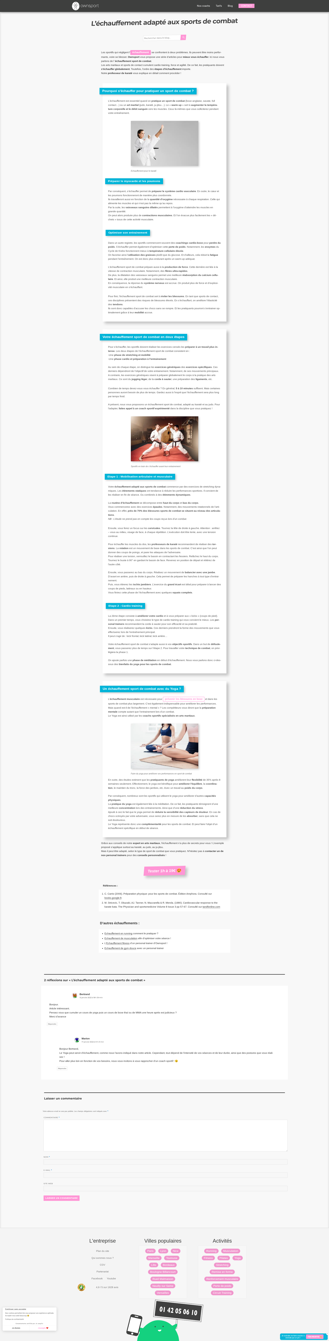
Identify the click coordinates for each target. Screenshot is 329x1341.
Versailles (163, 1292)
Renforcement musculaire (222, 1278)
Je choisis (16, 1328)
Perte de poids (222, 1285)
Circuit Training (222, 1292)
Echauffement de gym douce (120, 948)
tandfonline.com (211, 906)
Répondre (52, 1024)
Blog (230, 5)
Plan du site (102, 1251)
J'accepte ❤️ (43, 1328)
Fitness (208, 1257)
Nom (47, 1157)
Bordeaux (169, 1264)
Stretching (222, 1264)
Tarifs (219, 5)
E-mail (48, 1170)
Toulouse (171, 1257)
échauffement (140, 52)
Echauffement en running (118, 933)
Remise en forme (222, 1271)
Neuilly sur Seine (162, 1285)
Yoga (238, 1257)
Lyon (163, 1250)
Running (211, 1250)
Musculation (230, 1250)
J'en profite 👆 (315, 1337)
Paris (150, 1250)
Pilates (224, 1257)
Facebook (97, 1278)
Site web (48, 1183)
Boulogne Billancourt (163, 1271)
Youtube (111, 1278)
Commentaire (52, 1117)
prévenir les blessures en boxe (184, 699)
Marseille (153, 1257)
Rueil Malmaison (163, 1278)
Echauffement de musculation (120, 938)
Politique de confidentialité (14, 1319)
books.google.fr (112, 898)
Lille (153, 1264)
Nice (175, 1250)
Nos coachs (203, 5)
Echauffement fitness (118, 943)
